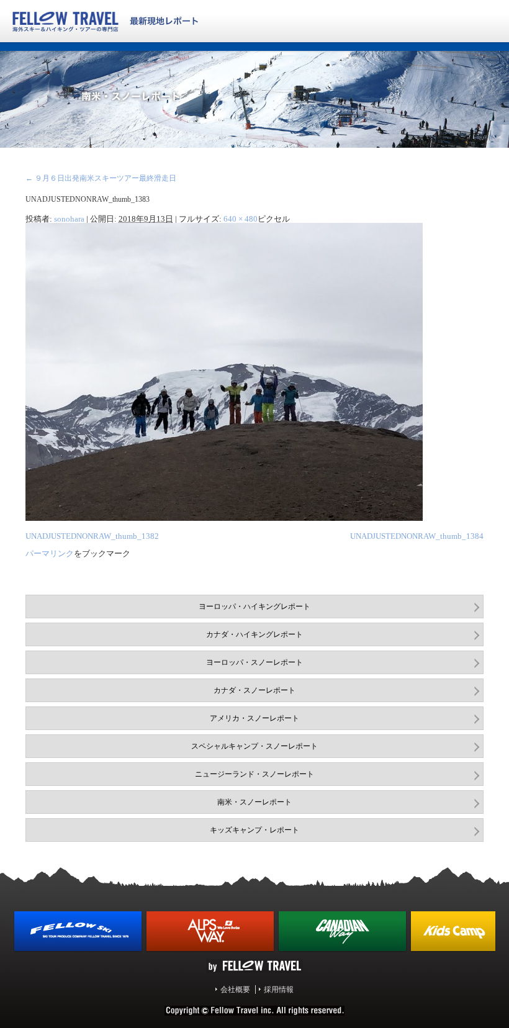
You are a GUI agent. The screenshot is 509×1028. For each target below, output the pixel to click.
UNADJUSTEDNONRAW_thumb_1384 (417, 536)
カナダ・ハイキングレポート (254, 634)
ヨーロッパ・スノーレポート (254, 662)
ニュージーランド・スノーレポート (254, 774)
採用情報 (279, 989)
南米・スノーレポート (254, 802)
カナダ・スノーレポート (254, 690)
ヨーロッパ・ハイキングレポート (254, 606)
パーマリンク (49, 553)
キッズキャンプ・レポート (254, 830)
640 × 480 (240, 218)
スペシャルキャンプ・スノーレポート (254, 746)
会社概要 (235, 989)
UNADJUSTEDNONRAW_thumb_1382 (92, 536)
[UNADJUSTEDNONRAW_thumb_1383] (224, 518)
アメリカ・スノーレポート (254, 718)
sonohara (69, 218)
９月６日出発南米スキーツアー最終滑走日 (100, 178)
